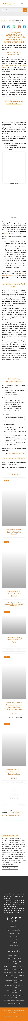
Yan (22, 1016)
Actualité (8, 20)
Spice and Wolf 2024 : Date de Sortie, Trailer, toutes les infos (14, 772)
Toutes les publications (10, 868)
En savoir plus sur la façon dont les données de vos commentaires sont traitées (12, 814)
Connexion (22, 805)
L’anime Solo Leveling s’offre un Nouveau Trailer (14, 640)
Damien (18, 1016)
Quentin (14, 1016)
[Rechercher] (25, 10)
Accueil (3, 20)
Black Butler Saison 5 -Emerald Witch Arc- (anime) (14, 532)
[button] (22, 3)
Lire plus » (14, 646)
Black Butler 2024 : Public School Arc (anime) (14, 594)
